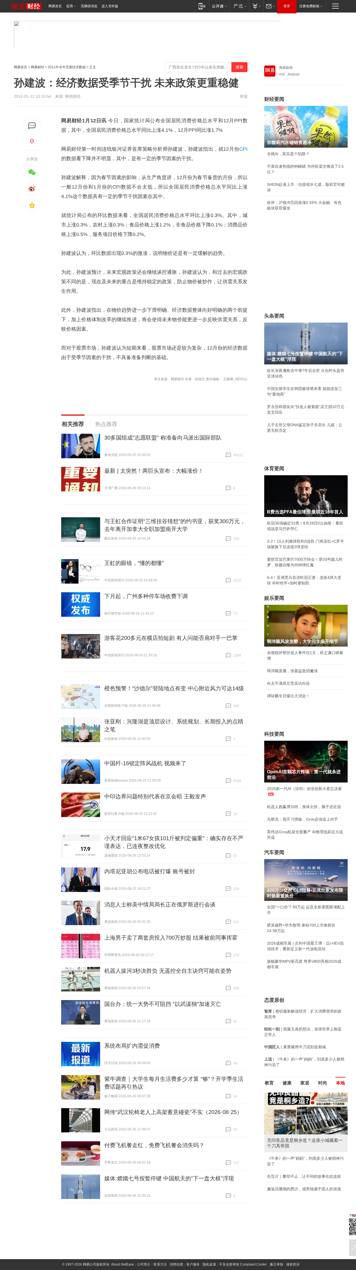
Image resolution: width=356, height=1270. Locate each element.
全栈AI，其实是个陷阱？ (288, 154)
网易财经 (37, 67)
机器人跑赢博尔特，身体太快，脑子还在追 (304, 807)
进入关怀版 (110, 6)
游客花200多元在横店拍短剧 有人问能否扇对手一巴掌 (171, 638)
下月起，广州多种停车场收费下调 (146, 596)
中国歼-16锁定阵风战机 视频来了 (145, 763)
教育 (269, 1083)
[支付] (256, 6)
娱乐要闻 (274, 598)
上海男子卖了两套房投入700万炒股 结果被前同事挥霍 (171, 938)
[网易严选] (239, 6)
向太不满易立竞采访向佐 (288, 683)
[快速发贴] (32, 126)
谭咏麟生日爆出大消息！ (288, 696)
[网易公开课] (219, 6)
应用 (69, 6)
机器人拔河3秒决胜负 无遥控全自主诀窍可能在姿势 (167, 971)
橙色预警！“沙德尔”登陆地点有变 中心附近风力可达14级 (174, 688)
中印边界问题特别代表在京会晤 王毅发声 (155, 796)
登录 (286, 6)
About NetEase (122, 1264)
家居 (304, 1083)
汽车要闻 (274, 852)
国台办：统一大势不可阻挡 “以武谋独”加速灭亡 (162, 1004)
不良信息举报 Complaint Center (243, 1264)
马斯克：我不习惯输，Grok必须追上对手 (302, 819)
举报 (244, 96)
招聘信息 (176, 1264)
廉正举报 (276, 1264)
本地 (340, 1083)
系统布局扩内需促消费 (132, 1046)
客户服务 (193, 1264)
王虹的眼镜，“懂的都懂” (134, 563)
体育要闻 (274, 468)
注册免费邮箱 (309, 6)
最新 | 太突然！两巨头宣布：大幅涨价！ (154, 471)
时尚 (322, 1083)
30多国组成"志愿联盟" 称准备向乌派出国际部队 (163, 438)
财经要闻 (274, 99)
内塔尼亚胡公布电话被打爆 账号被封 (149, 871)
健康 (287, 1083)
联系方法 (160, 1264)
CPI (243, 149)
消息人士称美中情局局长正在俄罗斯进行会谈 (160, 904)
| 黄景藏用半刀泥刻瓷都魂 (295, 1047)
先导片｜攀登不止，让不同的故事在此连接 (304, 1176)
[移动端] (202, 6)
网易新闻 (286, 68)
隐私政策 (209, 1264)
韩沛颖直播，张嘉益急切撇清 (292, 671)
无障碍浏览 (89, 6)
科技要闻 (274, 734)
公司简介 (143, 1264)
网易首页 (55, 6)
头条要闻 (274, 316)
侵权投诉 (293, 1264)
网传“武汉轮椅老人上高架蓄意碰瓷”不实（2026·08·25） (173, 1112)
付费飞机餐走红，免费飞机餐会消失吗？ (154, 1145)
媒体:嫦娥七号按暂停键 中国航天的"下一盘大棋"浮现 (169, 1178)
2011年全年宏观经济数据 (67, 67)
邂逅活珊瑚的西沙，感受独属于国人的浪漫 (304, 1189)
